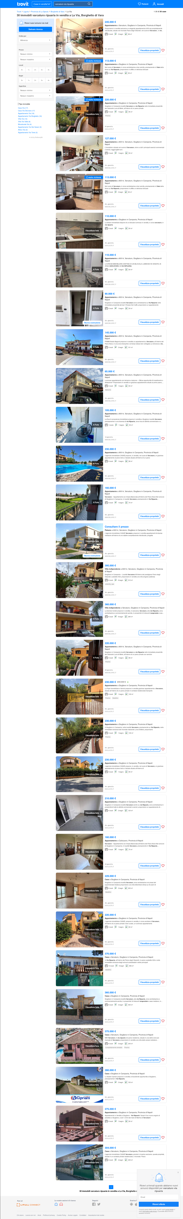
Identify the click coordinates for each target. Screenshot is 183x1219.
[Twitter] (98, 1205)
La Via (69, 11)
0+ (22, 69)
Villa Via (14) (22, 119)
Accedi (160, 4)
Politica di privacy (49, 1215)
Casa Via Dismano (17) (26, 110)
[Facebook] (93, 1205)
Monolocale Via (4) (24, 124)
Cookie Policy (61, 1215)
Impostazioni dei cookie (96, 1215)
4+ (49, 69)
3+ (42, 69)
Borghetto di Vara (57, 11)
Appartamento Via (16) (26, 113)
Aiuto (39, 1215)
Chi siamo (20, 1215)
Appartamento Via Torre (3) (27, 132)
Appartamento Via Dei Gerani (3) (29, 127)
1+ (29, 69)
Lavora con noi (31, 1215)
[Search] (89, 4)
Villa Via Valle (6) (24, 121)
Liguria (26, 11)
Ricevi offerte (158, 1204)
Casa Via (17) (23, 108)
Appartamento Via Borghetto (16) (30, 116)
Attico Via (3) (23, 130)
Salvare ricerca (36, 29)
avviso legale (169, 1209)
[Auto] (61, 1205)
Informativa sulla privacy (150, 1211)
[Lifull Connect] (28, 1205)
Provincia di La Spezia (39, 11)
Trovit (19, 11)
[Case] (56, 1205)
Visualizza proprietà (149, 50)
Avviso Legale (73, 1215)
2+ (35, 69)
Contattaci (82, 1215)
